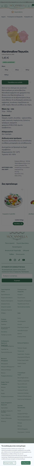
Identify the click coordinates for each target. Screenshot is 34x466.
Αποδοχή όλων (26, 463)
